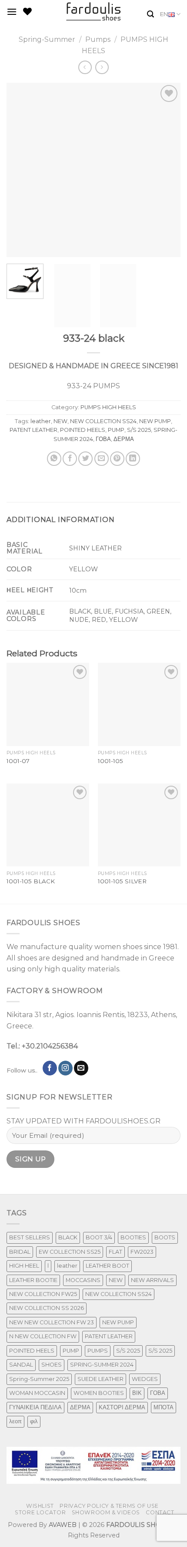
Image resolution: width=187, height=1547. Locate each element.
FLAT (115, 1251)
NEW (60, 421)
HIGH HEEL (24, 1265)
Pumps (97, 39)
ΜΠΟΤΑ (164, 1407)
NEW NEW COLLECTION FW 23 (51, 1322)
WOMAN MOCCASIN (37, 1393)
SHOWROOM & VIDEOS (106, 1512)
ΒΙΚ (137, 1393)
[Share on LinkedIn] (133, 458)
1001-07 (18, 760)
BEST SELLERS (29, 1237)
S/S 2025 (139, 430)
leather (40, 421)
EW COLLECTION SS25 (69, 1251)
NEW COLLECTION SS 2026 (46, 1308)
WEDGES (145, 1379)
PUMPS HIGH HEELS (108, 407)
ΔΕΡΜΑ (124, 439)
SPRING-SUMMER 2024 (102, 1364)
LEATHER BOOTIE (33, 1280)
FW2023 (142, 1251)
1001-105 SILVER (122, 881)
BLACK (67, 1237)
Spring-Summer (47, 39)
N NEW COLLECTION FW (43, 1336)
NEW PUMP (155, 421)
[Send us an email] (81, 1068)
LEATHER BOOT (107, 1265)
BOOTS (164, 1237)
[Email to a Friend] (101, 458)
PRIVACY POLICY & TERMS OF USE (109, 1506)
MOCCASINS (83, 1280)
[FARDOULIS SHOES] (93, 11)
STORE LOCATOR (40, 1512)
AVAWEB (63, 1525)
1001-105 (110, 760)
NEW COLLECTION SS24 (103, 421)
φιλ (34, 1421)
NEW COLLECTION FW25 (43, 1294)
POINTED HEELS (82, 430)
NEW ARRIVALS (152, 1280)
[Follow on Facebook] (50, 1068)
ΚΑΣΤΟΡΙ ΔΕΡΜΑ (122, 1407)
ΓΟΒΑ (103, 439)
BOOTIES (133, 1237)
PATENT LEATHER (33, 430)
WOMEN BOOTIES (98, 1393)
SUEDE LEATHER (100, 1379)
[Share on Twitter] (85, 458)
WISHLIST (40, 1506)
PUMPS (97, 1350)
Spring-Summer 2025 (39, 1379)
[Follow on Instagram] (65, 1068)
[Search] (150, 14)
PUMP (116, 430)
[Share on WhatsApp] (54, 458)
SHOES (51, 1364)
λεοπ (15, 1421)
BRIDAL (19, 1251)
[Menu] (12, 11)
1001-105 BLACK (31, 881)
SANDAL (21, 1364)
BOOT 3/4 (99, 1237)
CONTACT (160, 1512)
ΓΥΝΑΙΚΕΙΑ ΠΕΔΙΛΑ (35, 1407)
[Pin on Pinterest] (117, 458)
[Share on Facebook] (70, 458)
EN (164, 14)
